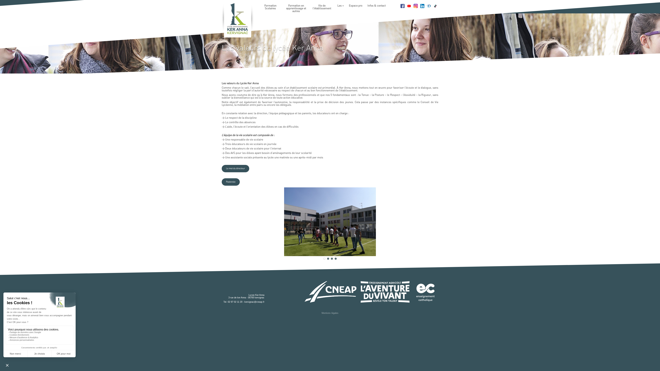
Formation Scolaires (270, 7)
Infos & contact (376, 5)
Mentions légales (330, 313)
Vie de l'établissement (322, 7)
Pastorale (230, 182)
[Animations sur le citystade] (330, 221)
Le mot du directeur (235, 168)
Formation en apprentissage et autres (296, 8)
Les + (340, 5)
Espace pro (355, 5)
